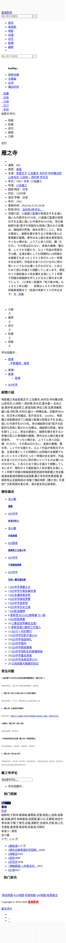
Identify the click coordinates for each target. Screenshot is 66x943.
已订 (5, 105)
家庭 (19, 169)
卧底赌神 (17, 611)
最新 (11, 47)
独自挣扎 (22, 639)
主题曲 (12, 78)
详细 (13, 74)
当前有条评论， (33, 209)
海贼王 (13, 854)
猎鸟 (19, 643)
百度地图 (30, 895)
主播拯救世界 (20, 595)
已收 (5, 97)
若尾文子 (21, 173)
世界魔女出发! (24, 623)
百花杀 (13, 862)
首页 (11, 22)
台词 (11, 82)
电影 (11, 31)
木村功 (43, 173)
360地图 (41, 895)
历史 (4, 811)
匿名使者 (22, 655)
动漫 (11, 35)
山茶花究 (13, 177)
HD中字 (13, 384)
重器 (10, 506)
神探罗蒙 (20, 599)
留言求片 (6, 908)
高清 (11, 359)
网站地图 (7, 895)
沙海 (11, 870)
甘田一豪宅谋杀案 (17, 579)
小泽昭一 (25, 177)
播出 (13, 86)
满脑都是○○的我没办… (22, 866)
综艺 (11, 39)
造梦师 (19, 603)
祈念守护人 (13, 521)
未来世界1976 (24, 659)
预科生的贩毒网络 (27, 651)
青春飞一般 (27, 615)
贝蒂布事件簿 (23, 591)
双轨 (11, 858)
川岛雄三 (21, 185)
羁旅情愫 (22, 647)
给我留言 (52, 895)
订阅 (5, 101)
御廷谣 (13, 845)
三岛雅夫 (33, 173)
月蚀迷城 (12, 535)
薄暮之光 (20, 587)
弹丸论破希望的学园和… (23, 849)
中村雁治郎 (55, 173)
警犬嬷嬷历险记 (25, 663)
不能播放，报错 (18, 363)
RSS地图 (19, 895)
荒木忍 (44, 177)
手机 (5, 109)
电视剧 (12, 27)
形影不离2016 (24, 635)
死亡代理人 (26, 627)
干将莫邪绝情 (14, 565)
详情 (21, 294)
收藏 (5, 93)
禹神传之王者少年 (17, 550)
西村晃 (35, 177)
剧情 (11, 43)
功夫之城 (20, 607)
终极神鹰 (17, 619)
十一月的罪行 (22, 631)
